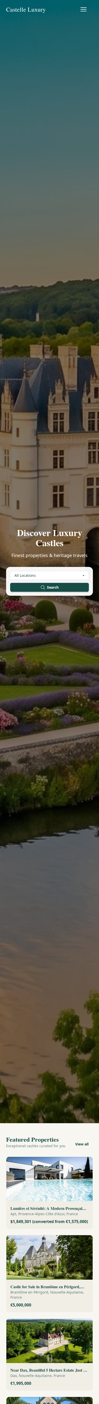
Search (53, 587)
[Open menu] (83, 9)
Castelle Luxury (26, 9)
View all (82, 1144)
